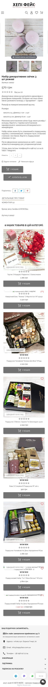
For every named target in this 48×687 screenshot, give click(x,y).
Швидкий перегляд (14, 267)
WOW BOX (24, 355)
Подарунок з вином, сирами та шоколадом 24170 (24, 422)
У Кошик (14, 169)
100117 (11, 83)
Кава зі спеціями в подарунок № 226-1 (24, 486)
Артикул (5, 215)
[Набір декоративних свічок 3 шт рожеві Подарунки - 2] (24, 66)
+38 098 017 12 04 (21, 653)
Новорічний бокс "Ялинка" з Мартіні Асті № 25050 (24, 296)
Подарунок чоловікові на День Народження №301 (24, 550)
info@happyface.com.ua (21, 647)
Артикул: (5, 83)
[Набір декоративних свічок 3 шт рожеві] (11, 66)
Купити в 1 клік (19, 176)
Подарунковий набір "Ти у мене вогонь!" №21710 (24, 578)
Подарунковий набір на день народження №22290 (24, 604)
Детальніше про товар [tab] (13, 198)
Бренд (4, 209)
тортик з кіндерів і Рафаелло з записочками (24, 274)
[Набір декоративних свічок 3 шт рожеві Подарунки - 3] (36, 66)
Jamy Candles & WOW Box (17, 209)
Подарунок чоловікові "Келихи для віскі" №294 (24, 361)
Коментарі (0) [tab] (8, 202)
